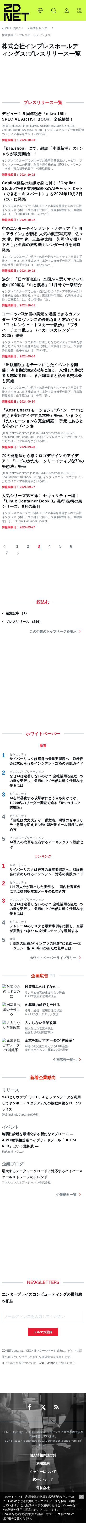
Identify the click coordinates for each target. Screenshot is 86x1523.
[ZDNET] (16, 10)
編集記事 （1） (17, 613)
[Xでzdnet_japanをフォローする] (43, 1407)
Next (16, 553)
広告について (43, 1480)
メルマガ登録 (43, 1332)
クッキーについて (43, 1471)
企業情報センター (38, 28)
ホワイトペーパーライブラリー (53, 958)
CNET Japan (47, 1362)
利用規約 (43, 1463)
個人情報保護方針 (43, 1455)
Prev (7, 546)
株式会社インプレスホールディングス (26, 35)
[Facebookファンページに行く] (29, 1407)
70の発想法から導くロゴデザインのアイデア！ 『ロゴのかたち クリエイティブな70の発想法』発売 (43, 461)
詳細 (8, 1518)
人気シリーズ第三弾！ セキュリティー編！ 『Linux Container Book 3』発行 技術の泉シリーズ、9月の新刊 (42, 501)
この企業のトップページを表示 (53, 631)
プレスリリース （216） (24, 621)
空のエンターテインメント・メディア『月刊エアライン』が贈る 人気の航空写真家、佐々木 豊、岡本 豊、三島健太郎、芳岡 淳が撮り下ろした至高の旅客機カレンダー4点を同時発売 (42, 239)
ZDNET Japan (11, 28)
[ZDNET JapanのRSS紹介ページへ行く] (56, 1407)
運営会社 (43, 1488)
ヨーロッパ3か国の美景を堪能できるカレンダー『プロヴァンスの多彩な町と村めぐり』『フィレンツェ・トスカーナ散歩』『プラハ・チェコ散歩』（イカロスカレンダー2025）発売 (42, 325)
